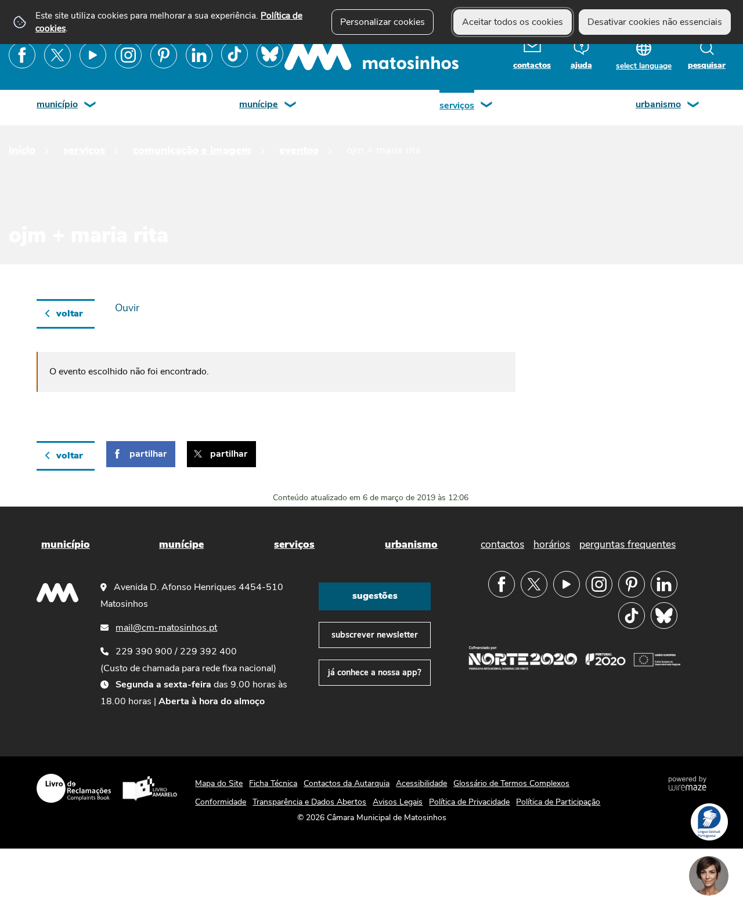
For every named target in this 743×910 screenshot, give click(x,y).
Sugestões (375, 595)
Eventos (299, 150)
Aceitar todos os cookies (512, 22)
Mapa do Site (219, 783)
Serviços (456, 105)
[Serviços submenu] (487, 106)
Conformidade (220, 801)
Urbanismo (658, 104)
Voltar (69, 313)
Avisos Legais (398, 801)
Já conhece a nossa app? (374, 672)
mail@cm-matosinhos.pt (166, 627)
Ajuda (581, 65)
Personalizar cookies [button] (382, 22)
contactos (532, 65)
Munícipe (258, 104)
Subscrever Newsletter (374, 634)
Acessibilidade (421, 783)
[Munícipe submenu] (291, 106)
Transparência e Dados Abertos (309, 801)
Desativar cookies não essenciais (654, 22)
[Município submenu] (90, 106)
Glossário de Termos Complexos (511, 783)
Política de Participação (558, 801)
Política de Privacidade (469, 801)
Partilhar (148, 453)
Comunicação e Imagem (192, 150)
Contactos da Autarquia (346, 783)
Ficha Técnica (273, 783)
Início (22, 150)
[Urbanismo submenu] (693, 106)
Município (57, 104)
